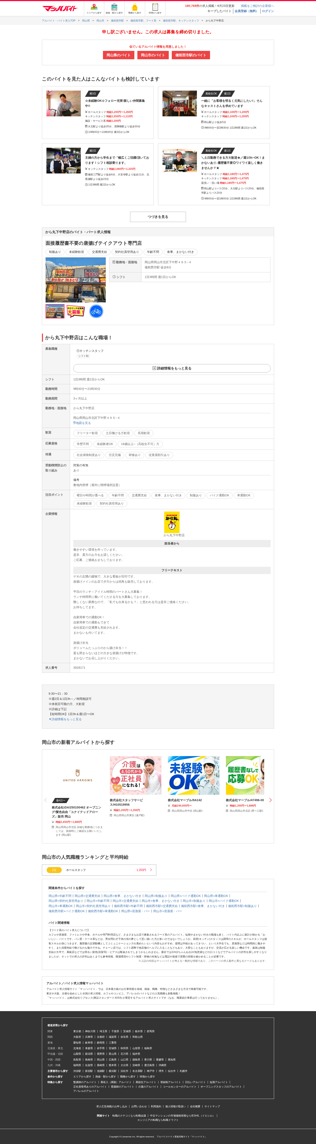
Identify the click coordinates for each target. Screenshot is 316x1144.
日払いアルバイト (195, 1082)
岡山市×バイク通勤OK (224, 900)
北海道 (77, 1048)
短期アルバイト (219, 1082)
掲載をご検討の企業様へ (257, 6)
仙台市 (172, 1071)
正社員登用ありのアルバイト (90, 1086)
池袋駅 (101, 1071)
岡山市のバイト (153, 55)
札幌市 (183, 1071)
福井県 (136, 1053)
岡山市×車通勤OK (61, 906)
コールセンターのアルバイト (179, 1086)
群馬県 (151, 1031)
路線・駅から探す (105, 1076)
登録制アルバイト (170, 1082)
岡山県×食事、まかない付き (122, 896)
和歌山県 (137, 1036)
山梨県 (77, 1053)
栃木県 (139, 1031)
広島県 (113, 1059)
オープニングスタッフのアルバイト (221, 1086)
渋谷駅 (77, 1071)
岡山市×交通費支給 (125, 900)
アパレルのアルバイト (86, 1090)
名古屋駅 (137, 1071)
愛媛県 (160, 1059)
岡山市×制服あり (194, 900)
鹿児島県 (149, 1065)
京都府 (101, 1036)
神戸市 (151, 1071)
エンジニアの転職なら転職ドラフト (158, 1119)
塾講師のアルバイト (85, 1082)
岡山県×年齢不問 (60, 896)
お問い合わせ (139, 1106)
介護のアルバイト (148, 1086)
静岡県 (101, 1042)
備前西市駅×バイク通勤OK (67, 911)
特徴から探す (147, 1076)
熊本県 (113, 1065)
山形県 (136, 1048)
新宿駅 (89, 1071)
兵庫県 (89, 1036)
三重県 (113, 1042)
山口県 (124, 1059)
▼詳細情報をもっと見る (65, 719)
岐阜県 (89, 1042)
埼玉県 (103, 1031)
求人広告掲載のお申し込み (111, 1106)
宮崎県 (136, 1065)
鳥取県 (77, 1059)
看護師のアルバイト (122, 1086)
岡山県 (101, 1059)
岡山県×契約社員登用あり (66, 900)
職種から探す (128, 1076)
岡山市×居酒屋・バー (167, 911)
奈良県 (124, 1036)
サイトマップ (212, 1106)
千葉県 (115, 1031)
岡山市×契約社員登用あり (93, 906)
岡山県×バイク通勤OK (186, 896)
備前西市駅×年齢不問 (128, 906)
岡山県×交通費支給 (87, 896)
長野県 (101, 1053)
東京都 (77, 1031)
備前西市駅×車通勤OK (103, 911)
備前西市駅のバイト (190, 55)
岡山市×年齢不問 (98, 900)
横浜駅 (113, 1071)
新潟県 (89, 1053)
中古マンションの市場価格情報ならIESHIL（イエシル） (182, 1115)
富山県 (113, 1053)
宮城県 (113, 1048)
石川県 (124, 1053)
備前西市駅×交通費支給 (162, 906)
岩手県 (101, 1048)
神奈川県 (90, 1031)
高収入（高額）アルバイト (116, 1082)
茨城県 (127, 1031)
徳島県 (136, 1059)
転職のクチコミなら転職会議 (129, 1115)
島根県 (89, 1059)
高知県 (172, 1059)
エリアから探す (82, 1076)
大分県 (124, 1065)
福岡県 (77, 1065)
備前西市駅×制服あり (242, 906)
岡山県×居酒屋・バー (135, 911)
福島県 (148, 1048)
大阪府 (77, 1036)
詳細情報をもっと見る (174, 368)
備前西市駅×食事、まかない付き (203, 906)
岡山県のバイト (119, 55)
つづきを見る (158, 217)
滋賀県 (113, 1036)
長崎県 (101, 1065)
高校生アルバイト (146, 1082)
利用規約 (156, 1106)
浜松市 (124, 1071)
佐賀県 (89, 1065)
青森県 (89, 1048)
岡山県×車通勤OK (216, 896)
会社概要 (195, 1106)
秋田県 (124, 1048)
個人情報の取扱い (175, 1106)
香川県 (148, 1059)
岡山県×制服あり (156, 896)
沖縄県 (162, 1065)
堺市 (161, 1071)
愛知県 (77, 1042)
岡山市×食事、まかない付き (160, 900)
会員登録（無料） (247, 11)
